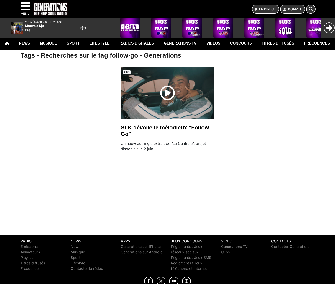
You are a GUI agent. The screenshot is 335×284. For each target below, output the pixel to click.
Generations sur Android (142, 252)
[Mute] (83, 28)
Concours (241, 43)
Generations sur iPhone (141, 246)
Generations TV (180, 43)
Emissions (29, 246)
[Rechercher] (311, 9)
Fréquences (317, 43)
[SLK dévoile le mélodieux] (167, 93)
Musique (48, 43)
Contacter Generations (290, 246)
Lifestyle (100, 43)
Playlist (27, 257)
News (24, 43)
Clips (225, 252)
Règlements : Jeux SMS (191, 257)
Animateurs (30, 252)
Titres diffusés (278, 43)
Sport (73, 43)
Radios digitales (136, 43)
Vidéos (213, 43)
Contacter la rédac (87, 268)
